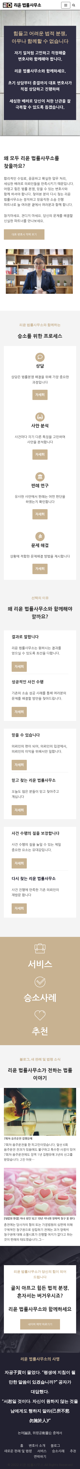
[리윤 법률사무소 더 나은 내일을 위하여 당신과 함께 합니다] (22, 5)
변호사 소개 (37, 1445)
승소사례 (58, 1451)
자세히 (40, 394)
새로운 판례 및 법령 (18, 1451)
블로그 (55, 1445)
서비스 (42, 1451)
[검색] (73, 5)
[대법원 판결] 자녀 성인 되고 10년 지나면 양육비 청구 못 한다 (39, 1218)
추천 (73, 1451)
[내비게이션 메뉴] (65, 5)
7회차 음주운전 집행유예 (18, 1138)
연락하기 (40, 1456)
